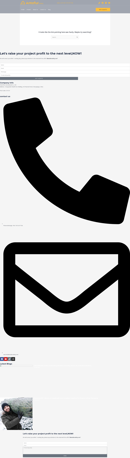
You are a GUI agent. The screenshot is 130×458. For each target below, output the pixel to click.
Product (29, 9)
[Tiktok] (99, 3)
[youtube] (109, 3)
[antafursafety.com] (32, 2)
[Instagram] (106, 3)
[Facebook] (103, 3)
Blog (49, 9)
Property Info (37, 367)
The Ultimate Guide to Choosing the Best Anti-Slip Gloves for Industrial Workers (62, 366)
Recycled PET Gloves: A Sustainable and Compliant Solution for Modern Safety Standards (66, 398)
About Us (35, 9)
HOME (22, 9)
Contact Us (43, 9)
